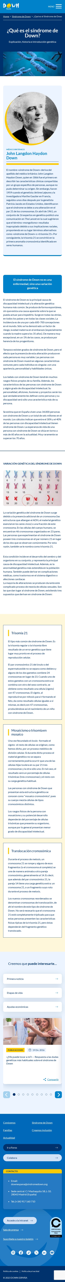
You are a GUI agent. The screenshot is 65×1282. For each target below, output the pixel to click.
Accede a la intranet (17, 1220)
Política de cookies (10, 1271)
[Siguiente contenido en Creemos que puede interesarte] (58, 1094)
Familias (7, 1130)
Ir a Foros (12, 1147)
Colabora (12, 1157)
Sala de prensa (11, 1229)
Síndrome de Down (21, 17)
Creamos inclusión (42, 1130)
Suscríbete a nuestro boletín (18, 1238)
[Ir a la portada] (11, 6)
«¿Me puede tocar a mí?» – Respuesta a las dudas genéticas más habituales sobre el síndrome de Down (32, 1060)
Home (6, 17)
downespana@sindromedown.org (29, 1184)
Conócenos (9, 1122)
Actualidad (9, 1137)
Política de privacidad (30, 1271)
